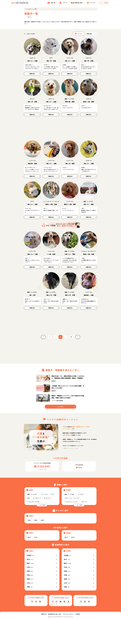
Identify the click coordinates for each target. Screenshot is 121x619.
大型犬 (42, 520)
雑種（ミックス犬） (32, 494)
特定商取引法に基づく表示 (54, 614)
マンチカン (81, 494)
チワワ (52, 494)
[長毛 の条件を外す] (30, 17)
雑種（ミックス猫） (70, 494)
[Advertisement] (60, 128)
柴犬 (28, 498)
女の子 (36, 537)
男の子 (29, 537)
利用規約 (78, 614)
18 (71, 337)
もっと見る (43, 505)
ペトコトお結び (28, 9)
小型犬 (29, 520)
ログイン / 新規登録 (103, 2)
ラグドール (84, 501)
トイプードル (44, 494)
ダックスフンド (37, 498)
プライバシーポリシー (68, 614)
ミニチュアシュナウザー (33, 501)
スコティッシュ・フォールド (72, 498)
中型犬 (36, 520)
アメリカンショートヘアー (71, 501)
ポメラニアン (47, 498)
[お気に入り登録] (39, 53)
